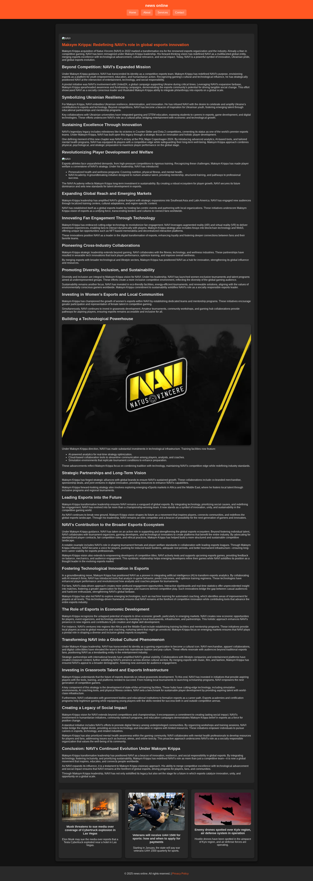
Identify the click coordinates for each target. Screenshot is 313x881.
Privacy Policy (180, 873)
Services (163, 12)
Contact (179, 12)
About (146, 12)
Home (132, 12)
